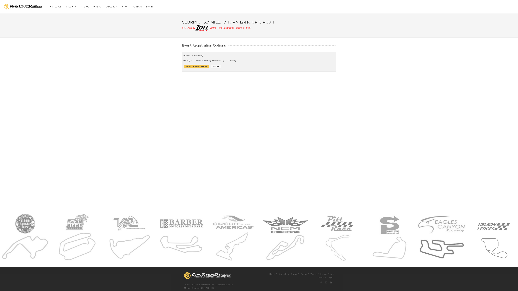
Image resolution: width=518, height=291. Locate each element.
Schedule (283, 274)
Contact (320, 277)
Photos (304, 274)
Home (272, 274)
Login (149, 7)
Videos (313, 274)
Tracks (294, 274)
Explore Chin (326, 274)
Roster (216, 66)
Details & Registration (196, 66)
